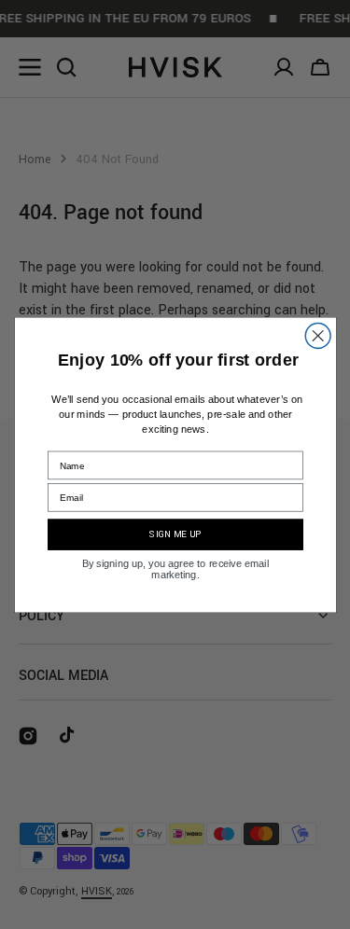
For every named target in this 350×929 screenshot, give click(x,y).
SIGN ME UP (175, 534)
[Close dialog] (317, 335)
